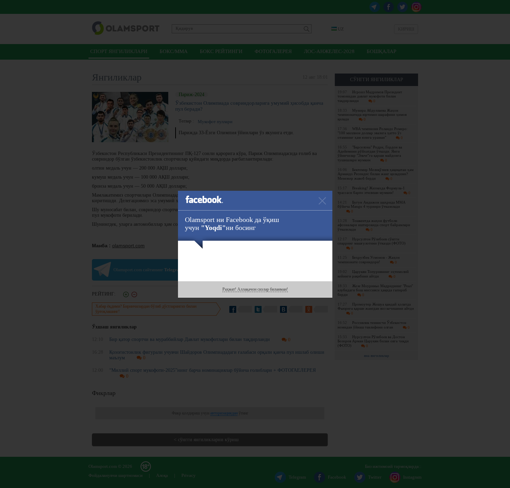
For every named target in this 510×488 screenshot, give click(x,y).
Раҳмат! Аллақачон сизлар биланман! (255, 289)
